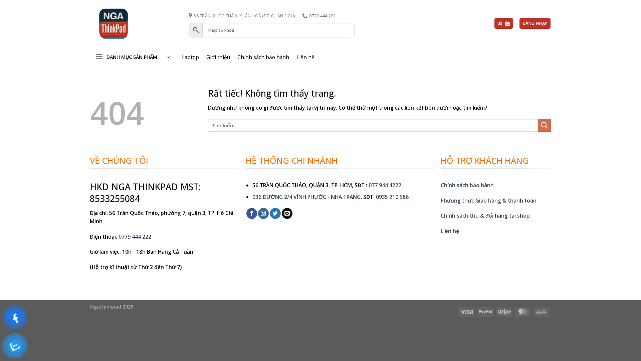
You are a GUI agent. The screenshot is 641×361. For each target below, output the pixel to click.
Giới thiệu (218, 57)
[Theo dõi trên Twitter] (275, 213)
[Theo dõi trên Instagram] (263, 213)
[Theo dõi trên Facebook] (251, 213)
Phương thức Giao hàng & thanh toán (489, 200)
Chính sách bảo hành (263, 57)
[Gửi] (544, 125)
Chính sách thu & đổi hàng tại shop (485, 215)
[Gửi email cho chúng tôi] (287, 213)
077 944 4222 (385, 185)
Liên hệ (305, 57)
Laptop (190, 57)
